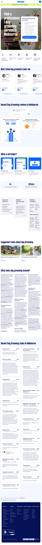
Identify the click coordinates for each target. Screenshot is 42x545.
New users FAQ (5, 526)
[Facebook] (35, 539)
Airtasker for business (6, 510)
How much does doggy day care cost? (10, 257)
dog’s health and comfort (19, 275)
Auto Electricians (26, 516)
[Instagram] (37, 539)
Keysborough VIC (9, 75)
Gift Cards (4, 522)
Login (18, 512)
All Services (25, 519)
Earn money (4, 512)
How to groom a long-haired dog (29, 257)
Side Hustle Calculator (6, 513)
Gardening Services (26, 515)
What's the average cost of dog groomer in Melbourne (11, 120)
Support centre (19, 513)
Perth (33, 513)
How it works (4, 509)
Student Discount (5, 523)
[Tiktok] (38, 539)
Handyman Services (26, 509)
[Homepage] (21, 2)
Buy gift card (25, 4)
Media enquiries (12, 512)
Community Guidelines (13, 513)
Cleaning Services (26, 510)
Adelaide (33, 515)
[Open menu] (2, 2)
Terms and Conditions (13, 516)
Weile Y (8, 74)
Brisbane (33, 512)
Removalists (25, 513)
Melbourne (33, 510)
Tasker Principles (12, 515)
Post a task (18, 509)
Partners (4, 525)
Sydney (33, 509)
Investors (11, 522)
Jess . (23, 74)
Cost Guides (4, 516)
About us (11, 509)
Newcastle (33, 516)
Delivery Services (26, 512)
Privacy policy (12, 520)
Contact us (11, 519)
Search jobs (4, 515)
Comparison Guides (5, 519)
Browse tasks (19, 510)
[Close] (38, 4)
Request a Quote (8, 93)
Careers (11, 510)
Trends (4, 520)
